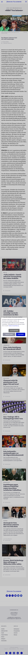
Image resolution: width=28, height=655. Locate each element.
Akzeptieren (21, 334)
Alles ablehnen (14, 330)
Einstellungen (9, 334)
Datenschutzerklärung (14, 325)
